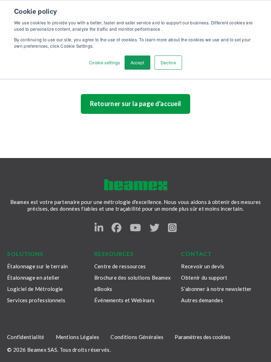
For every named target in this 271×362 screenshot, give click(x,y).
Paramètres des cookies (202, 337)
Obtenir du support (204, 277)
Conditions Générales (136, 337)
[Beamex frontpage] (135, 184)
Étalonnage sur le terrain (37, 266)
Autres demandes (202, 300)
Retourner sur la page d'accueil (135, 103)
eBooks (103, 289)
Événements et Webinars (124, 300)
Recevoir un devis (202, 266)
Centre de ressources (120, 266)
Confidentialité (25, 337)
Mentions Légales (78, 337)
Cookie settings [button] (104, 62)
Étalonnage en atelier (33, 277)
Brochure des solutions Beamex (132, 277)
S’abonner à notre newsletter (216, 289)
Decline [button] (168, 62)
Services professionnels (36, 300)
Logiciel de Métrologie (35, 289)
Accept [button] (137, 62)
